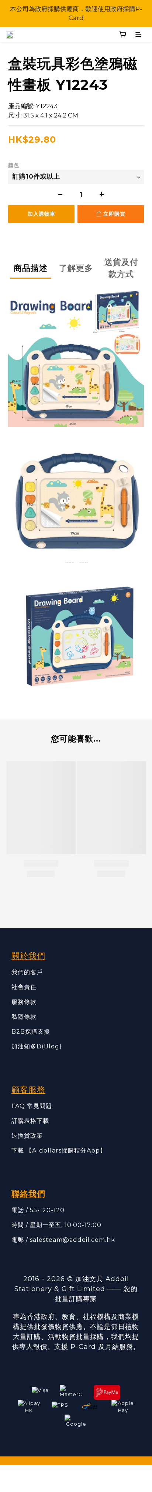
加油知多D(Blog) (36, 1046)
